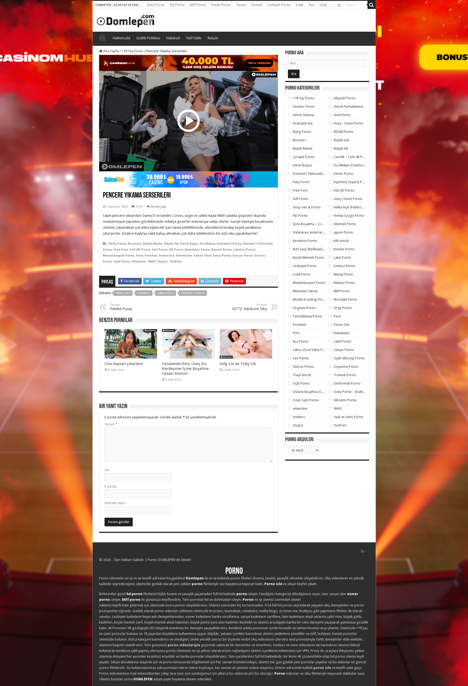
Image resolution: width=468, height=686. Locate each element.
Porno (102, 37)
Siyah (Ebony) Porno (349, 358)
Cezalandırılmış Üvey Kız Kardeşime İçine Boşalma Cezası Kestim (185, 368)
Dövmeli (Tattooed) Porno (313, 174)
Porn (139, 255)
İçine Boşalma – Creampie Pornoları (320, 224)
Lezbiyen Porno (279, 5)
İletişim (212, 38)
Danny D (144, 293)
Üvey (323, 5)
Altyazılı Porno (345, 98)
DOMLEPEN (143, 679)
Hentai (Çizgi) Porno (349, 216)
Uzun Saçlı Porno (306, 400)
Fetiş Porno (301, 182)
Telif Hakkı (194, 38)
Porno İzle (166, 255)
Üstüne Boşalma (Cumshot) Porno (319, 392)
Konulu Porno (221, 249)
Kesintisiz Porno (197, 249)
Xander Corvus (193, 293)
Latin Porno (342, 257)
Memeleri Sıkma (305, 291)
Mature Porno (344, 283)
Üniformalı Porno (347, 383)
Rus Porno (300, 341)
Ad (107, 470)
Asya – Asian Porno (348, 123)
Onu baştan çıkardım (124, 363)
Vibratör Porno (345, 400)
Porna (279, 673)
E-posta (110, 486)
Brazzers (134, 243)
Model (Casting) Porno (310, 299)
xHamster (139, 261)
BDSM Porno (343, 132)
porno (197, 584)
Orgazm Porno (304, 308)
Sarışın (241, 5)
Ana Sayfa (110, 51)
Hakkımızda (121, 38)
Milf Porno (198, 5)
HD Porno (177, 5)
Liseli (299, 5)
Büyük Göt (341, 140)
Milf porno (131, 600)
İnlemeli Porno (345, 224)
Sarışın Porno (242, 255)
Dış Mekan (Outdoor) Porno (220, 243)
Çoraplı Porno (303, 157)
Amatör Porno (304, 106)
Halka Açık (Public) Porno (353, 207)
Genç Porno (156, 5)
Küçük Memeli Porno (308, 257)
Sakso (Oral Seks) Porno (212, 255)
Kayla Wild (166, 293)
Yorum (111, 424)
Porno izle (273, 584)
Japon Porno (343, 232)
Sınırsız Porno (303, 367)
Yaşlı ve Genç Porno (348, 417)
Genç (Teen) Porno (348, 199)
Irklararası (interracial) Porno (315, 232)
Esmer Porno (221, 5)
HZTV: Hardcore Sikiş (249, 307)
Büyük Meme (152, 243)
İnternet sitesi (115, 503)
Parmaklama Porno (307, 316)
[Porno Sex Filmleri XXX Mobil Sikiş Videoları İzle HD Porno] (126, 20)
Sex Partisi (301, 358)
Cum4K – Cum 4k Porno (352, 157)
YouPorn (176, 261)
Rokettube (184, 255)
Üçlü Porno (121, 261)
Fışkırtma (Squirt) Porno (352, 182)
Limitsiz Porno (244, 249)
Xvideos (299, 417)
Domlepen (195, 578)
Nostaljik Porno (345, 299)
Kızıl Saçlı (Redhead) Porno (313, 249)
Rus (311, 5)
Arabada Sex (303, 123)
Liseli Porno (302, 274)
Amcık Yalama (303, 115)
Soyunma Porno (346, 367)
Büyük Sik (171, 243)
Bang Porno (302, 132)
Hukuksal (173, 38)
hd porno (134, 594)
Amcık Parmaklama (348, 106)
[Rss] (339, 5)
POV (296, 333)
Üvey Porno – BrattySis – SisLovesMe (362, 392)
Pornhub (151, 255)
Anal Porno (342, 115)
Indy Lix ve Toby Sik (238, 363)
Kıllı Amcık (341, 241)
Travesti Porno (345, 375)
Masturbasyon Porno (118, 255)
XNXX (152, 261)
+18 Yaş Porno (132, 51)
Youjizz (163, 261)
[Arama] (372, 5)
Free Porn (120, 249)
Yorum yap (158, 206)
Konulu (257, 5)
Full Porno (159, 249)
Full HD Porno (140, 249)
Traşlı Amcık (302, 375)
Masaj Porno (343, 274)
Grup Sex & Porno (307, 207)
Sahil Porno (342, 341)
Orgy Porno (343, 308)
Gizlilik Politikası (148, 38)
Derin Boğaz (189, 243)
